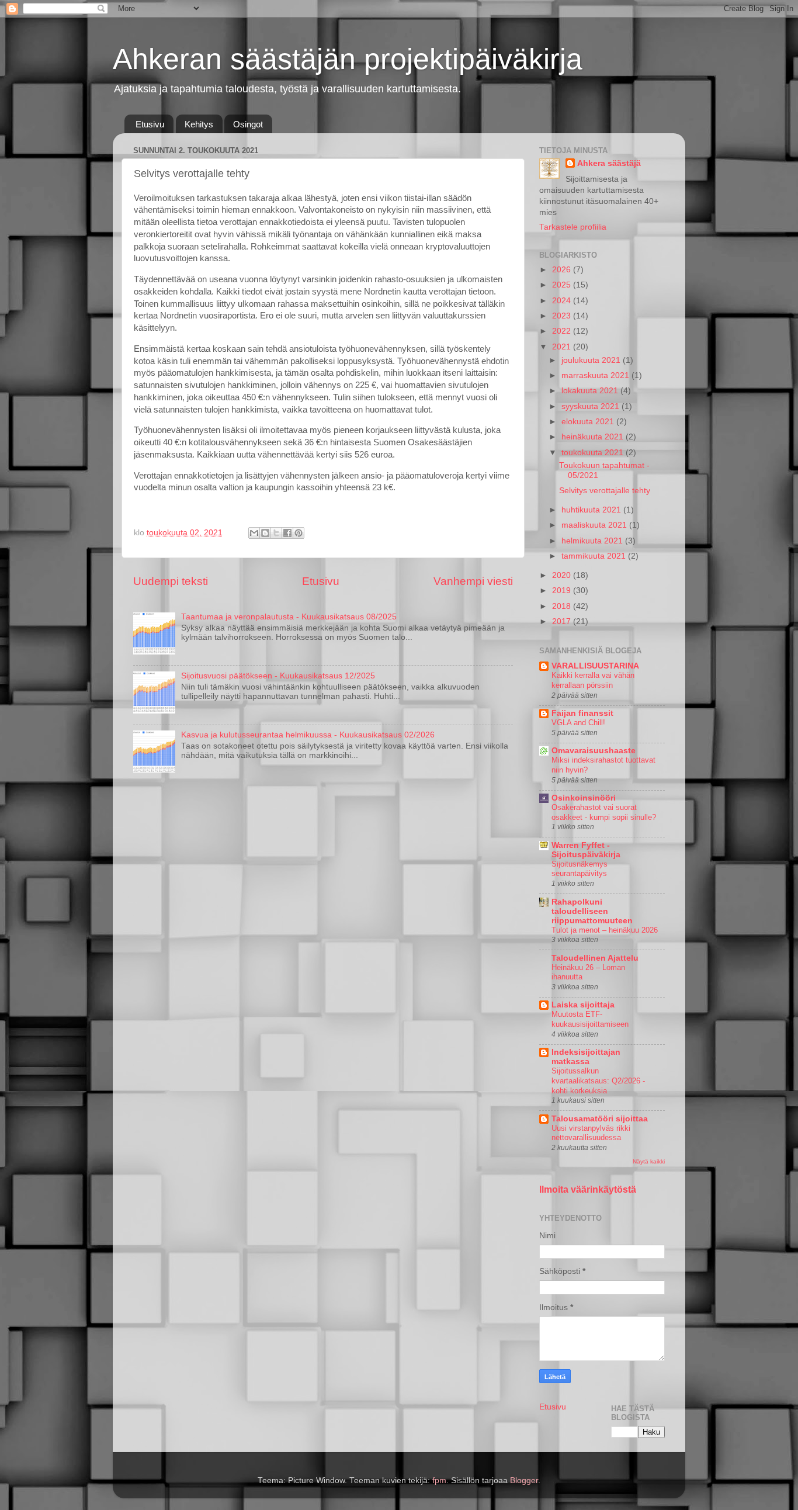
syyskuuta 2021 (591, 406)
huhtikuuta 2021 (592, 509)
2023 (562, 315)
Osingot (248, 124)
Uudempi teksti (170, 581)
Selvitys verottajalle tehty (604, 490)
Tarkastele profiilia (572, 227)
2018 (562, 606)
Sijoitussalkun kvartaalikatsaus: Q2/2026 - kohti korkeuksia (598, 1080)
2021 (562, 346)
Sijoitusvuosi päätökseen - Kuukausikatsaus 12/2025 (278, 675)
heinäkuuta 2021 (593, 436)
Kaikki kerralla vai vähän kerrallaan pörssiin (592, 680)
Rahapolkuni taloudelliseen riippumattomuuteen (592, 911)
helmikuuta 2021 (593, 540)
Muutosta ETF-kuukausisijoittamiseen (590, 1019)
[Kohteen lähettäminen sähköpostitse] (254, 533)
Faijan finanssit (582, 713)
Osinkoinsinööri (583, 798)
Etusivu (150, 124)
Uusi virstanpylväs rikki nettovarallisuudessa (590, 1133)
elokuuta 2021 (588, 421)
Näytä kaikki (649, 1161)
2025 (562, 284)
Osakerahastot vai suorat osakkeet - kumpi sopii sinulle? (603, 812)
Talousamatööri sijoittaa (599, 1118)
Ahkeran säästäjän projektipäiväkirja (347, 59)
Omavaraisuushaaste (593, 750)
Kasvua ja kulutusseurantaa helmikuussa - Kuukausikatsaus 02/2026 (308, 734)
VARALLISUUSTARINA (595, 666)
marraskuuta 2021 (596, 375)
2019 (562, 590)
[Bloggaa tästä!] (265, 533)
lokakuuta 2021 (590, 390)
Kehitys (199, 124)
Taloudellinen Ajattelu (595, 958)
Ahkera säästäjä (609, 163)
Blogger (524, 1480)
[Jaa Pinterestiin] (298, 533)
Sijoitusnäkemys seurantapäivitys (579, 869)
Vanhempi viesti (473, 581)
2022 (562, 331)
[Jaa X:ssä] (276, 533)
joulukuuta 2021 (592, 360)
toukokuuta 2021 (593, 452)
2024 (562, 300)
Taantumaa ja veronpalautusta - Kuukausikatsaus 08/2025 (289, 616)
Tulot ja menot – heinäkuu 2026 (604, 930)
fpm (439, 1480)
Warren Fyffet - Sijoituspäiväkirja (585, 850)
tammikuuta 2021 (594, 556)
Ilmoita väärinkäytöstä (587, 1189)
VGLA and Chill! (578, 722)
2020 (562, 575)
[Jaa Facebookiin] (287, 533)
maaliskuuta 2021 (595, 525)
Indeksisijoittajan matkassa (585, 1057)
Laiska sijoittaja (583, 1004)
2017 (562, 621)
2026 (562, 269)
